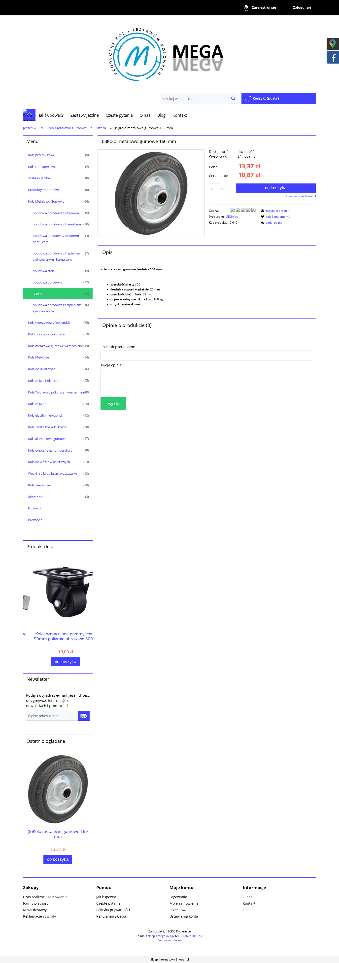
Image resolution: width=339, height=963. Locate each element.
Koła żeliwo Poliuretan (44, 380)
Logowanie (178, 896)
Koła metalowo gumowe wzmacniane (55, 346)
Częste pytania (108, 903)
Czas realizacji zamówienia (45, 896)
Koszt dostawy (35, 909)
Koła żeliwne (37, 403)
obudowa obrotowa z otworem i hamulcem (56, 238)
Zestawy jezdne (39, 178)
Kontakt (249, 903)
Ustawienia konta (184, 916)
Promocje (35, 520)
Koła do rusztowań (42, 369)
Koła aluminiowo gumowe (47, 438)
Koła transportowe (42, 166)
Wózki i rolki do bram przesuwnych (53, 473)
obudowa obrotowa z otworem (56, 213)
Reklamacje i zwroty (39, 916)
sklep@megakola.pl (161, 936)
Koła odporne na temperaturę (50, 450)
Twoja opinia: (112, 365)
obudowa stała (44, 271)
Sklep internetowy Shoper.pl (169, 959)
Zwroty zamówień (169, 940)
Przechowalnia (182, 909)
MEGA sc (231, 216)
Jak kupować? (107, 896)
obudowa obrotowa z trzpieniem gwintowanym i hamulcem (57, 256)
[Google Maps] (332, 43)
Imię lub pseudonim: (118, 346)
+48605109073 (191, 936)
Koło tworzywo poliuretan (47, 334)
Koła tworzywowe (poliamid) (49, 322)
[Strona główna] (169, 53)
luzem (37, 293)
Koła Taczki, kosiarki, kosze (47, 427)
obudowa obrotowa (47, 282)
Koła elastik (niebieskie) (45, 415)
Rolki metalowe (39, 485)
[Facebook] (332, 57)
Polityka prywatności (113, 909)
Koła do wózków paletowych (49, 462)
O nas (247, 896)
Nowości (34, 508)
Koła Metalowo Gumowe (46, 201)
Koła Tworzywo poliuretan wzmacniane (57, 392)
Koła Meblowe (38, 357)
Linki (246, 909)
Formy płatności (36, 903)
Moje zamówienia (184, 903)
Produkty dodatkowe (44, 189)
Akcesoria (35, 497)
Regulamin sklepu (111, 916)
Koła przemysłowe (41, 155)
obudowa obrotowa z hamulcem (57, 224)
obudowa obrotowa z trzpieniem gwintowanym (57, 308)
